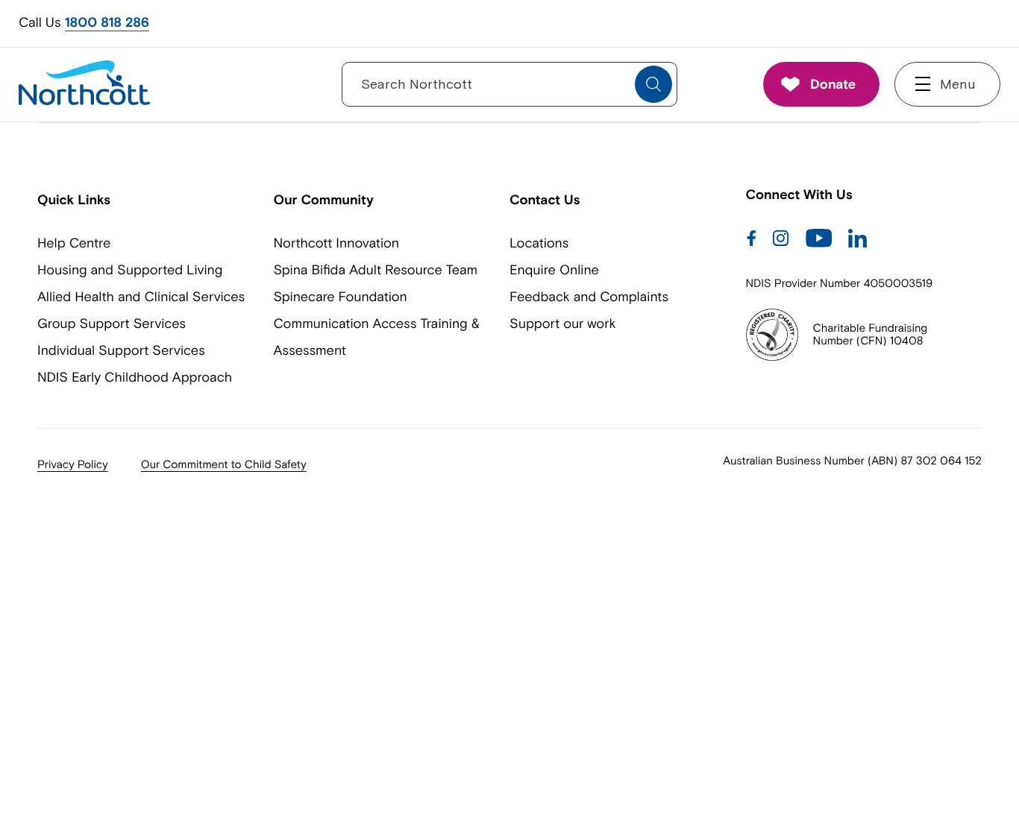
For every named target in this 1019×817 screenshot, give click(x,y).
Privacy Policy (72, 464)
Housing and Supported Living (129, 269)
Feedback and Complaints (589, 296)
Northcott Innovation (337, 242)
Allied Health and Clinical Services (141, 296)
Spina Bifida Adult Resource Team (376, 269)
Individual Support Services (121, 350)
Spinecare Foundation (340, 296)
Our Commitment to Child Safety (224, 464)
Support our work (562, 323)
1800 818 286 (107, 23)
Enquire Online (554, 269)
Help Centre (73, 242)
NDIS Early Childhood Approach (134, 377)
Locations (539, 242)
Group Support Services (111, 323)
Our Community (324, 199)
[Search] (653, 84)
